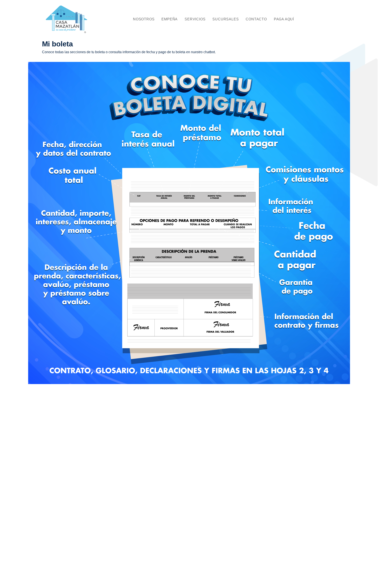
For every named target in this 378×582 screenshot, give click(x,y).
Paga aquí (284, 19)
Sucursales (225, 19)
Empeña (169, 19)
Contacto (256, 19)
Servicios (195, 19)
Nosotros (143, 19)
